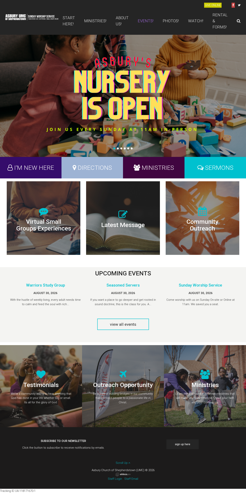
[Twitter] (239, 5)
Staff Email (131, 479)
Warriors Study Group (45, 285)
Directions (95, 167)
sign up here (182, 444)
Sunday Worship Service (200, 285)
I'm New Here (34, 167)
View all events (123, 324)
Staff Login (115, 479)
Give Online (213, 5)
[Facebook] (233, 5)
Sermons (219, 167)
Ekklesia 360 (123, 474)
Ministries (158, 167)
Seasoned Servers (123, 285)
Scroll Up (122, 463)
